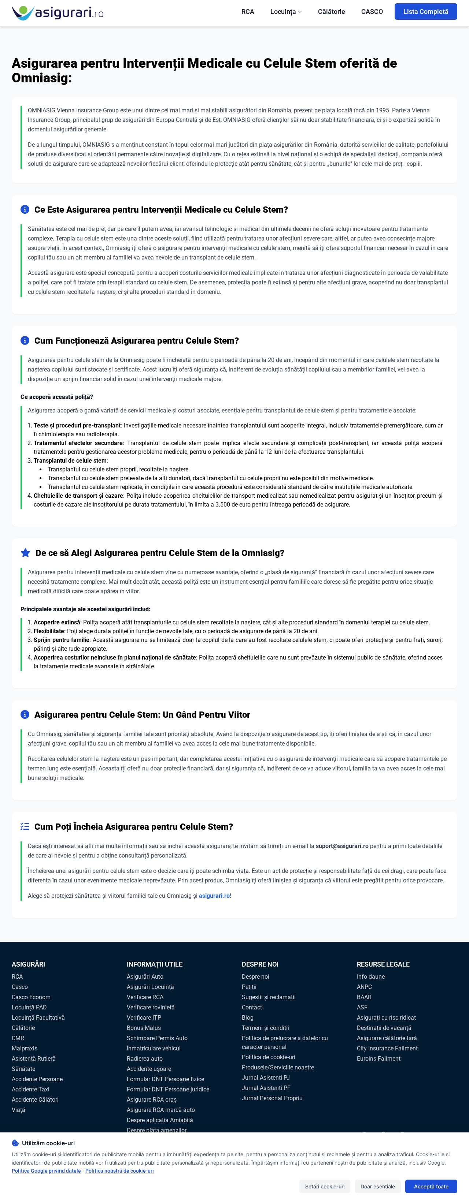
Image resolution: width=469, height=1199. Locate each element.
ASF (362, 1007)
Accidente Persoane (37, 1079)
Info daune (371, 976)
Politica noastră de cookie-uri (119, 1171)
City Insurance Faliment (387, 1048)
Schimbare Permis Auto (157, 1038)
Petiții (249, 986)
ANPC (364, 986)
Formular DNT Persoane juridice (168, 1089)
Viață (18, 1109)
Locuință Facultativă (38, 1017)
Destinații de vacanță (384, 1027)
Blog (248, 1017)
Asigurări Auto (145, 976)
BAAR (364, 997)
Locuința (283, 11)
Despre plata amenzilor (157, 1130)
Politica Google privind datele (46, 1171)
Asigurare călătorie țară (387, 1038)
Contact (252, 1007)
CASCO (372, 11)
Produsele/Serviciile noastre (278, 1067)
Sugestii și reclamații (269, 997)
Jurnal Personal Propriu (272, 1098)
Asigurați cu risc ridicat (386, 1017)
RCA (247, 11)
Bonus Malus (144, 1027)
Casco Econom (31, 997)
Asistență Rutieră (34, 1058)
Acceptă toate (431, 1186)
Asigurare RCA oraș (152, 1099)
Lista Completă (425, 11)
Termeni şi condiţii (265, 1027)
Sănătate (23, 1068)
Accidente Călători (35, 1099)
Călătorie (331, 11)
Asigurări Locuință (150, 986)
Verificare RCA (145, 997)
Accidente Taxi (30, 1089)
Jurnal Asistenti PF (266, 1087)
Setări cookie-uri (324, 1186)
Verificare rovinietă (151, 1007)
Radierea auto (145, 1058)
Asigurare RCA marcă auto (161, 1109)
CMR (18, 1038)
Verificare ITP (144, 1017)
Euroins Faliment (378, 1058)
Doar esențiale (378, 1186)
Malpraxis (24, 1048)
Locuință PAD (29, 1007)
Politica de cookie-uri (268, 1057)
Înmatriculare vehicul (154, 1048)
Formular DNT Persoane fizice (165, 1079)
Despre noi (255, 976)
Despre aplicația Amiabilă (160, 1120)
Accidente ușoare (149, 1068)
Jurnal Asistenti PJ (266, 1077)
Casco (20, 986)
